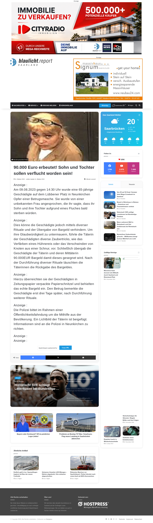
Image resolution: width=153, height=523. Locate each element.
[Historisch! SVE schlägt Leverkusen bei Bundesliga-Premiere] (109, 215)
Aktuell (18, 378)
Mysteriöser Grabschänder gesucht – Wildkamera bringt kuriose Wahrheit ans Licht (127, 236)
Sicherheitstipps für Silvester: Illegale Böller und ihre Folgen (131, 418)
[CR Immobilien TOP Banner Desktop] (76, 28)
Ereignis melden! (49, 105)
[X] (58, 357)
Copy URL (65, 347)
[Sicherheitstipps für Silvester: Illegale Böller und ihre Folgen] (131, 335)
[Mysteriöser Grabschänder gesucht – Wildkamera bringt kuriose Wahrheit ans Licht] (109, 237)
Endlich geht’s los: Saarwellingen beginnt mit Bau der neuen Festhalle (25, 474)
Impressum (129, 519)
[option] (54, 386)
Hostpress (49, 519)
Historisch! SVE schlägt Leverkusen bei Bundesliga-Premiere (127, 214)
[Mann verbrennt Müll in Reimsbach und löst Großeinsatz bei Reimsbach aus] (109, 225)
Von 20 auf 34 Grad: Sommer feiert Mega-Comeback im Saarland (127, 194)
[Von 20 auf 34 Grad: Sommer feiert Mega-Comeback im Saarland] (109, 195)
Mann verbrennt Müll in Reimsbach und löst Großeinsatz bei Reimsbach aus (38, 387)
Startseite (122, 519)
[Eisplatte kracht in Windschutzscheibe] (112, 431)
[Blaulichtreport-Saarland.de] (31, 62)
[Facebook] (33, 357)
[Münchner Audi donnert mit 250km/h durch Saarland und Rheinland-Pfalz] (112, 262)
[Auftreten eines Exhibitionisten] (131, 430)
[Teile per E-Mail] (83, 357)
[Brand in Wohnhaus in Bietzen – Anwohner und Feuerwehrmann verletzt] (109, 205)
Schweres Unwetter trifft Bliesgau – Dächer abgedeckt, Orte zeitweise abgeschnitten (54, 474)
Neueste (132, 184)
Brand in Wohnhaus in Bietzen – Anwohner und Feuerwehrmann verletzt (128, 204)
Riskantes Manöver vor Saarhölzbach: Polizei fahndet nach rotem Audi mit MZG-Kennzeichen (82, 474)
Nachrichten (18, 105)
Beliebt (111, 184)
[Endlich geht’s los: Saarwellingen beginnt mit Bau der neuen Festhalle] (26, 463)
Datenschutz (138, 519)
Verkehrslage (66, 105)
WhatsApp (105, 105)
